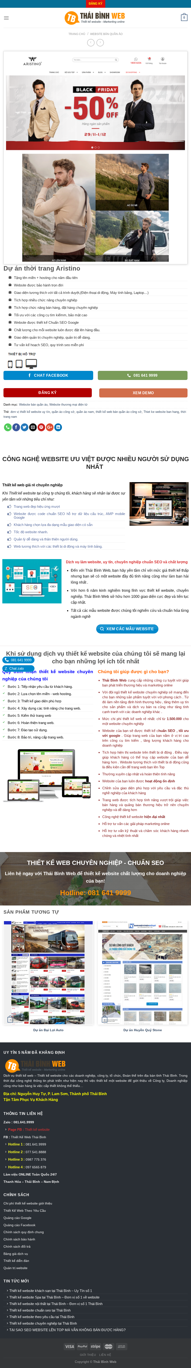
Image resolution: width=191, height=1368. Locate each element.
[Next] (187, 981)
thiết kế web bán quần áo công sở (119, 412)
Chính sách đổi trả (17, 1246)
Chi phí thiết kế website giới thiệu (28, 1203)
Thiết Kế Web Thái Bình (28, 1137)
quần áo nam (85, 412)
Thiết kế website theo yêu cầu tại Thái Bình (41, 1317)
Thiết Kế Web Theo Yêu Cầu (24, 1210)
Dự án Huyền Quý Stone (142, 1030)
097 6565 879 (36, 1167)
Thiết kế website (37, 1129)
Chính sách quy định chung (23, 1232)
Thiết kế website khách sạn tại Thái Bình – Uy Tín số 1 (50, 1291)
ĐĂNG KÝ (95, 3)
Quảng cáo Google (17, 1218)
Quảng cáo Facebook (19, 1225)
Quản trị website (15, 1268)
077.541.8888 (36, 1152)
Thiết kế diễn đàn (16, 1261)
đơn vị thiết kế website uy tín (30, 412)
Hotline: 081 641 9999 (95, 893)
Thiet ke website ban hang (161, 412)
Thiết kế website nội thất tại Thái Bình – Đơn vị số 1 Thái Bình (55, 1304)
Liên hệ (105, 1355)
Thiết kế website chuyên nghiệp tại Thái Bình (43, 1323)
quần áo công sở (63, 412)
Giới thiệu (88, 1355)
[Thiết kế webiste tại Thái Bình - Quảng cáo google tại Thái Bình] (95, 18)
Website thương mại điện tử (68, 404)
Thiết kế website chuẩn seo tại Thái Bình (40, 1310)
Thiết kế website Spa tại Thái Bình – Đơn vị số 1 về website (54, 1297)
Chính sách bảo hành (19, 1239)
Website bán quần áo (106, 34)
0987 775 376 (36, 1159)
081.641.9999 (36, 1144)
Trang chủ (76, 34)
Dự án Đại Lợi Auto (48, 1030)
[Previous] (3, 981)
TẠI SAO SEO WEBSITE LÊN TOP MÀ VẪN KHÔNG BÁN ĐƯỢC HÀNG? (67, 1330)
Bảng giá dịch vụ (15, 1254)
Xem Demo (143, 393)
